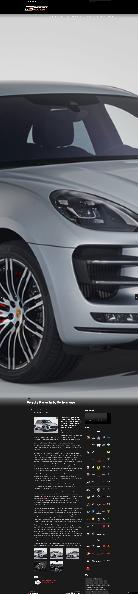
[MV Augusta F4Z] (1, 297)
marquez (88, 591)
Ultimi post (41, 577)
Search (109, 2)
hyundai (98, 585)
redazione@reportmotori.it (48, 582)
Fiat (106, 583)
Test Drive (62, 16)
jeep (108, 585)
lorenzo (96, 589)
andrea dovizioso (97, 578)
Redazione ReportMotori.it (50, 580)
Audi (97, 581)
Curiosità (110, 16)
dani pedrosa (89, 583)
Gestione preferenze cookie (132, 592)
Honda (92, 585)
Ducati (96, 583)
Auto (56, 16)
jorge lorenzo (89, 587)
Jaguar (103, 585)
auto (101, 581)
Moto (68, 16)
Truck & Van (75, 16)
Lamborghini (89, 589)
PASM (44, 496)
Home (51, 16)
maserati (95, 591)
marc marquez (103, 589)
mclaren (106, 591)
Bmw (106, 581)
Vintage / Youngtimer (86, 16)
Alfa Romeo (89, 578)
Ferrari (101, 583)
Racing (96, 16)
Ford (88, 585)
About (36, 577)
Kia (102, 587)
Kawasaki (97, 587)
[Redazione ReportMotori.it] (38, 584)
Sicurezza (102, 16)
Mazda (100, 591)
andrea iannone (90, 581)
